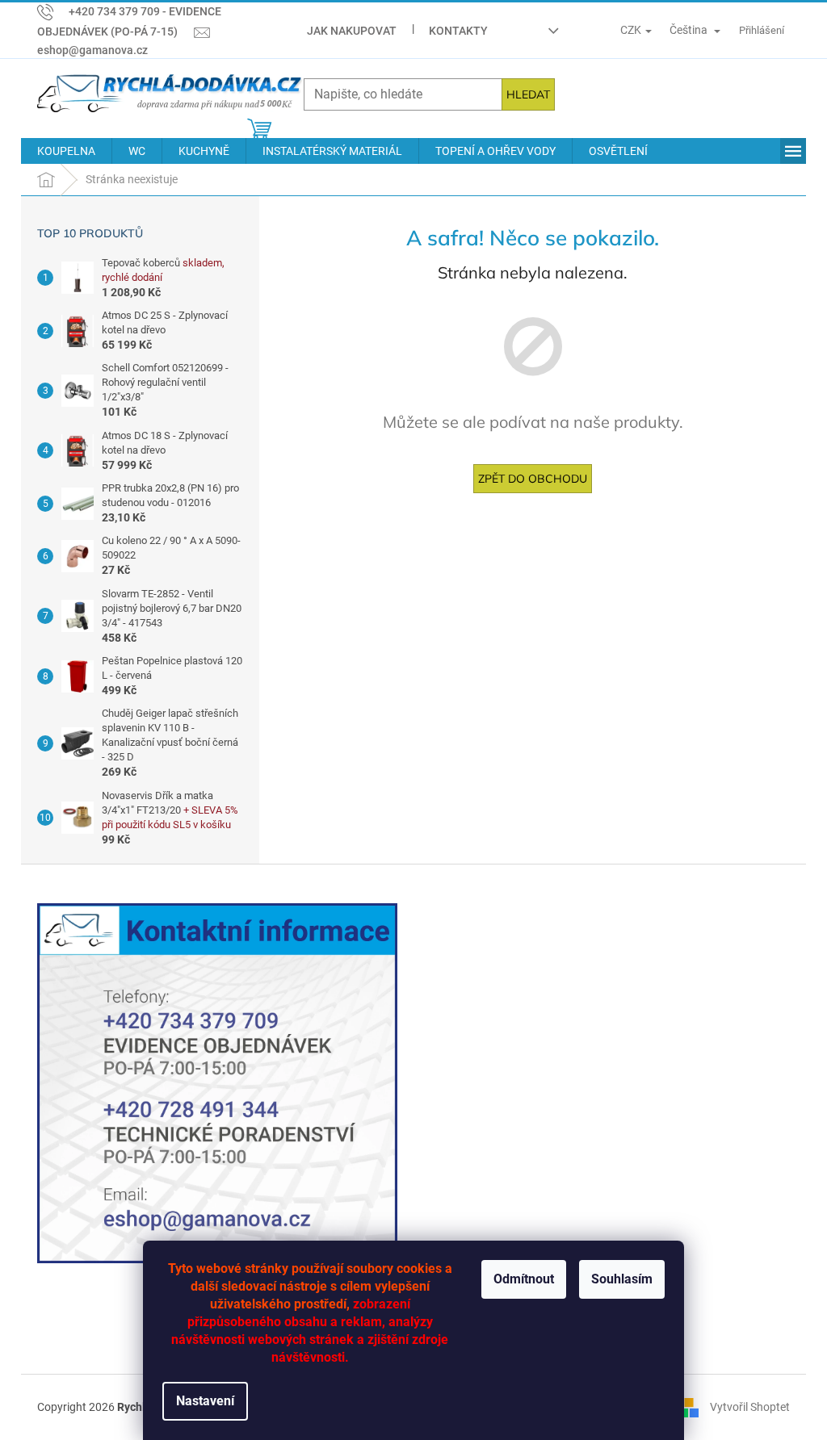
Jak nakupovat (352, 30)
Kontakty (458, 30)
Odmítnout (523, 1279)
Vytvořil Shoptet (750, 1406)
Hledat (528, 94)
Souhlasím (622, 1279)
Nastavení (205, 1401)
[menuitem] (66, 151)
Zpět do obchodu (532, 478)
